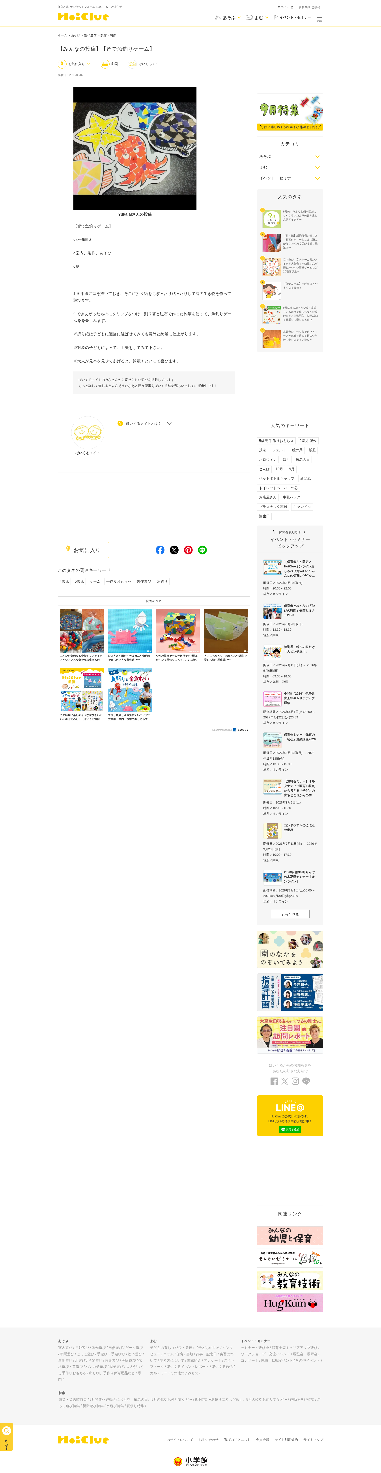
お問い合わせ (209, 1439)
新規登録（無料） (310, 7)
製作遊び (90, 35)
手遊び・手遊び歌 (111, 1354)
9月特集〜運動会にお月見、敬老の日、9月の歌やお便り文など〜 (141, 1399)
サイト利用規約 (286, 1439)
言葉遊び (112, 1360)
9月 (292, 469)
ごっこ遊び (85, 1354)
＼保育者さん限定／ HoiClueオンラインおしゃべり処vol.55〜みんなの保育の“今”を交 (299, 568)
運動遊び (65, 1360)
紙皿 (312, 450)
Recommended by (222, 730)
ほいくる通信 (222, 1367)
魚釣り (162, 581)
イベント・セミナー (277, 178)
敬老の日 (303, 459)
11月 (286, 459)
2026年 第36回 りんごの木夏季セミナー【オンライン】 (299, 876)
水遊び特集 (115, 1406)
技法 (262, 450)
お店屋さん (268, 497)
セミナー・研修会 (255, 1348)
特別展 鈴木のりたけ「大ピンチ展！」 (299, 649)
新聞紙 (305, 478)
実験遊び (129, 1360)
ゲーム (95, 581)
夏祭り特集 (135, 1406)
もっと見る (290, 914)
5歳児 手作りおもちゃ (276, 441)
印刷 (114, 64)
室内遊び (65, 1348)
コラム (168, 1354)
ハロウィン (268, 459)
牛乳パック (291, 497)
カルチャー (159, 1373)
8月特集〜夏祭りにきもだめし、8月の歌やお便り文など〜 (241, 1399)
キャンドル (302, 507)
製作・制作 (108, 35)
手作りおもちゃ (118, 581)
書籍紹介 (194, 1360)
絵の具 (297, 450)
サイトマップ (313, 1439)
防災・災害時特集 (73, 1399)
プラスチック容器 (273, 507)
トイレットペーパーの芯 (278, 488)
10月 (279, 469)
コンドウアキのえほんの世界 (299, 828)
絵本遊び (135, 1354)
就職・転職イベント (277, 1360)
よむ (263, 167)
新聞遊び (67, 1354)
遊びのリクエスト (237, 1439)
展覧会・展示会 (305, 1354)
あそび (75, 35)
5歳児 (79, 581)
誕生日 (264, 516)
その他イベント (307, 1360)
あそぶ (265, 156)
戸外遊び (82, 1348)
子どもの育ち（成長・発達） (173, 1348)
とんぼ (264, 469)
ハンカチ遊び (96, 1367)
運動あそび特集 (302, 1399)
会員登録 (262, 1439)
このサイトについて (178, 1439)
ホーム (62, 35)
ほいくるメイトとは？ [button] (143, 423)
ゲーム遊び (134, 1348)
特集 (62, 1393)
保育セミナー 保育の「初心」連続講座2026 (300, 737)
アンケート (212, 1360)
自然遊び (115, 1348)
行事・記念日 (206, 1354)
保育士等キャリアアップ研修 (295, 1348)
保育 (179, 1354)
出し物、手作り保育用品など (112, 1373)
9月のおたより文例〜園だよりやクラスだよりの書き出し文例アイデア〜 (300, 215)
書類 (189, 1354)
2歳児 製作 (308, 441)
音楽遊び (95, 1360)
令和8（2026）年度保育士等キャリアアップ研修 (299, 698)
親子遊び (116, 1367)
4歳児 (64, 581)
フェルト (279, 450)
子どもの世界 (209, 1348)
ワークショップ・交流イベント (265, 1354)
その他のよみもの (184, 1373)
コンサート (249, 1360)
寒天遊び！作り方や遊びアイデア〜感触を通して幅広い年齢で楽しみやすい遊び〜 (300, 335)
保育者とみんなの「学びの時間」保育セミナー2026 (299, 610)
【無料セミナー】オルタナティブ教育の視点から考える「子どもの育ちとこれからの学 (299, 788)
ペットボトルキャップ (276, 478)
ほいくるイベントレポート (188, 1367)
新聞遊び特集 (93, 1406)
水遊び (80, 1360)
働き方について (172, 1360)
